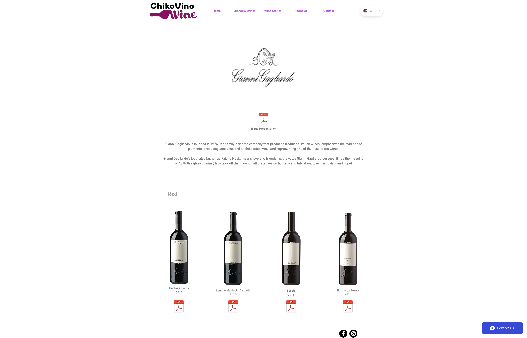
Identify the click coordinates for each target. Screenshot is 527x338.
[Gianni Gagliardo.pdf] (263, 119)
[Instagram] (353, 334)
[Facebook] (343, 334)
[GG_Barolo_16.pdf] (291, 307)
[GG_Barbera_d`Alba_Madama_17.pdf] (179, 307)
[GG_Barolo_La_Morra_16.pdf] (348, 307)
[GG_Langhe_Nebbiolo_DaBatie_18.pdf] (233, 307)
